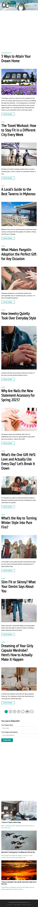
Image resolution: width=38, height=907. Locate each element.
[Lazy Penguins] (15, 5)
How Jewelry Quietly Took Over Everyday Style (18, 315)
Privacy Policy (26, 904)
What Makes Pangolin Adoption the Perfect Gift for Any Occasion (18, 254)
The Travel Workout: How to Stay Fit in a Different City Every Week (18, 130)
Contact (10, 904)
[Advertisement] (19, 30)
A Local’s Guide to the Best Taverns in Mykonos (18, 191)
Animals (3, 246)
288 (27, 711)
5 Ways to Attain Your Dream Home (16, 58)
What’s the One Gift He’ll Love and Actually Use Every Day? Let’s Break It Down (18, 461)
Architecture (4, 52)
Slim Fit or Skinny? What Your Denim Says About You (18, 586)
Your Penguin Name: (7, 725)
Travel (3, 122)
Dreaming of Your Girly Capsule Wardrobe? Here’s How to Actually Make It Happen (17, 652)
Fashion (3, 310)
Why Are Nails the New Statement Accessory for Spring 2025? (18, 395)
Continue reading (8, 114)
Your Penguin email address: (9, 732)
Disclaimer (17, 904)
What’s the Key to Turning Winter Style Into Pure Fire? (19, 522)
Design (9, 52)
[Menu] (35, 5)
